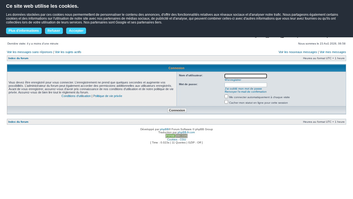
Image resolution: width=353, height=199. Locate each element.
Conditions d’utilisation (76, 96)
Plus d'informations (24, 31)
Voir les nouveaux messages (298, 52)
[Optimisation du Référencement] (176, 136)
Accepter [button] (76, 31)
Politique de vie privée (107, 96)
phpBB (164, 129)
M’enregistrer (233, 79)
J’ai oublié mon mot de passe (243, 88)
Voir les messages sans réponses (29, 52)
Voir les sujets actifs (68, 52)
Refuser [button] (53, 31)
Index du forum (18, 58)
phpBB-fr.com (186, 132)
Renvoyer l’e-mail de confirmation (246, 91)
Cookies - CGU (176, 139)
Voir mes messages (333, 52)
